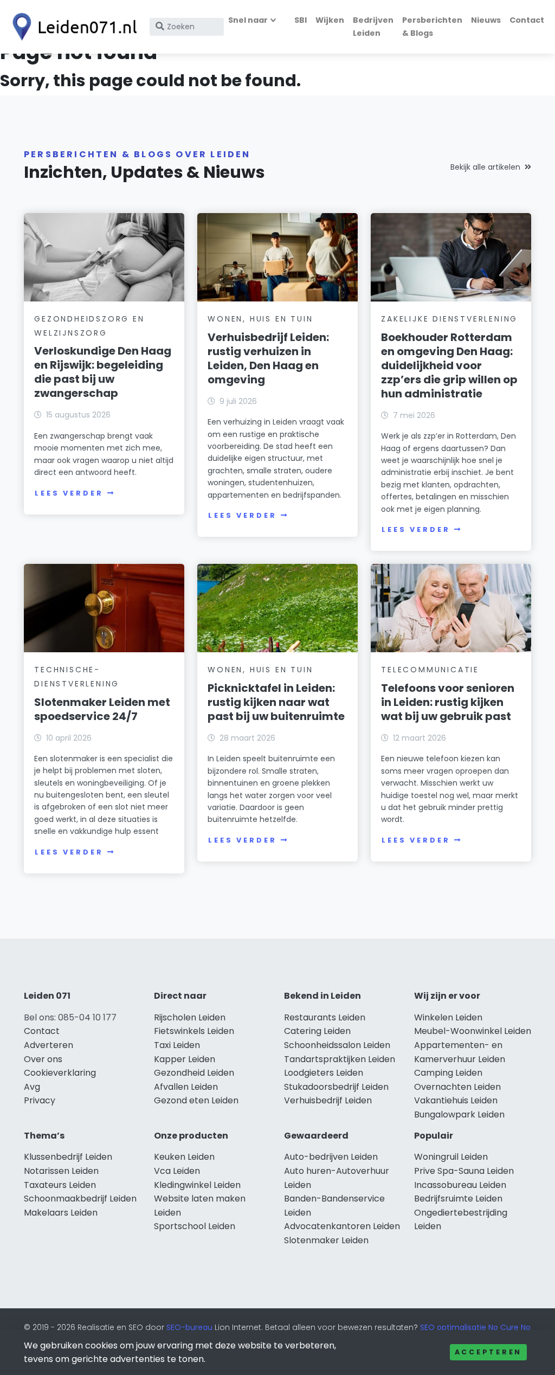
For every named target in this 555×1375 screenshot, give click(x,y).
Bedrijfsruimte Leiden (458, 1198)
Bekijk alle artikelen (485, 167)
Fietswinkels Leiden (194, 1031)
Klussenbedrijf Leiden (68, 1157)
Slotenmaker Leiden (326, 1240)
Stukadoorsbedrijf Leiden (336, 1087)
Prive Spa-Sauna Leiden (464, 1171)
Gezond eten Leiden (196, 1100)
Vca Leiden (177, 1171)
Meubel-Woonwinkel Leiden (472, 1031)
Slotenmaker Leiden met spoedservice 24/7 (102, 709)
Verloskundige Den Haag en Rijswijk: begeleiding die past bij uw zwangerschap (102, 372)
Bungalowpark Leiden (459, 1114)
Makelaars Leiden (61, 1212)
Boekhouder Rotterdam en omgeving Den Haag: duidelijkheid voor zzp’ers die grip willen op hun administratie (449, 365)
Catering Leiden (317, 1031)
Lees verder (69, 493)
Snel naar (248, 20)
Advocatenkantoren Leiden (342, 1226)
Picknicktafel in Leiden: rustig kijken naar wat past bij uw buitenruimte (276, 702)
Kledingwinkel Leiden (197, 1185)
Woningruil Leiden (451, 1157)
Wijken (329, 20)
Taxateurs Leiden (60, 1185)
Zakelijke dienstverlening (449, 318)
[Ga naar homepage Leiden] (72, 27)
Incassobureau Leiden (460, 1185)
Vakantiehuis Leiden (456, 1100)
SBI (300, 20)
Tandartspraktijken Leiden (339, 1059)
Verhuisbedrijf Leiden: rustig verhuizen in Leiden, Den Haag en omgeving (268, 358)
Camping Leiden (448, 1072)
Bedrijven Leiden (373, 26)
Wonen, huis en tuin (260, 318)
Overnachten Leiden (457, 1087)
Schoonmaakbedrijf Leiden (80, 1198)
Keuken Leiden (184, 1157)
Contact (526, 20)
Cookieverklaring (60, 1072)
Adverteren (48, 1045)
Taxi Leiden (177, 1045)
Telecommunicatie (430, 669)
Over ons (43, 1059)
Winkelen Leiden (448, 1017)
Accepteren (488, 1352)
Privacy (39, 1100)
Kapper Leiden (184, 1059)
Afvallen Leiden (186, 1087)
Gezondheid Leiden (194, 1072)
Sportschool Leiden (194, 1226)
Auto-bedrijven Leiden (331, 1157)
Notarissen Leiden (61, 1171)
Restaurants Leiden (324, 1017)
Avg (32, 1087)
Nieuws (486, 20)
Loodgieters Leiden (323, 1072)
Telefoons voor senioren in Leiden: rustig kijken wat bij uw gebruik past (447, 702)
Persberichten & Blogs (432, 26)
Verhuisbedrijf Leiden (328, 1100)
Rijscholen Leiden (189, 1017)
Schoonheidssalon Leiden (337, 1045)
